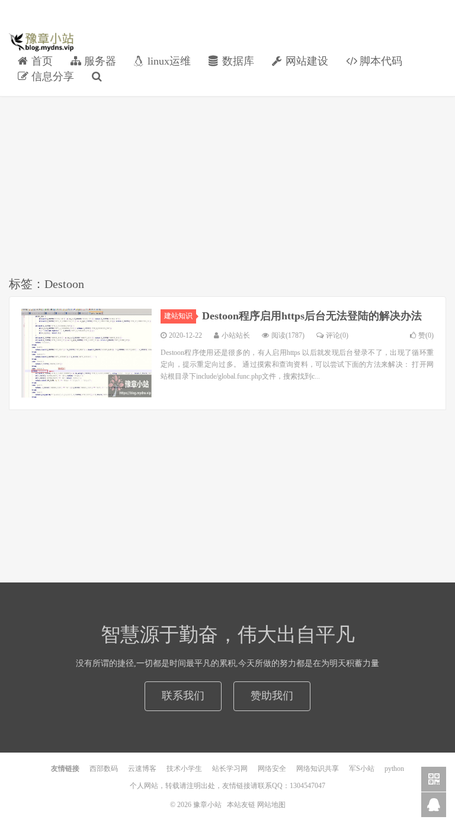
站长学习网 (230, 768)
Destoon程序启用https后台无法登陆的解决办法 (312, 316)
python (394, 768)
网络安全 (272, 768)
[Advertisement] (227, 188)
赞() (426, 335)
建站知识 (178, 316)
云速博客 (142, 768)
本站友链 (241, 805)
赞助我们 (272, 696)
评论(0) (337, 335)
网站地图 (271, 805)
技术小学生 (184, 768)
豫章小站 (41, 42)
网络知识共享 (317, 768)
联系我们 (183, 696)
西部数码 (103, 768)
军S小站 (361, 768)
